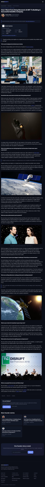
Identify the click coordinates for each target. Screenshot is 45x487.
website (25, 389)
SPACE (4, 1)
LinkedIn (24, 391)
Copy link (3, 395)
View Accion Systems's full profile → (9, 35)
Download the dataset (16, 478)
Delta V (32, 105)
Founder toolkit (25, 476)
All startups (3, 474)
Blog (13, 476)
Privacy (35, 476)
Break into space (26, 478)
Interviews (9, 5)
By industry (3, 478)
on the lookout (11, 385)
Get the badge (7, 406)
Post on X (8, 395)
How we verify (14, 480)
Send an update (14, 406)
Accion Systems (29, 46)
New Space (36, 152)
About (35, 474)
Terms (35, 478)
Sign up (30, 452)
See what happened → (30, 21)
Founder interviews (15, 474)
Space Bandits (3, 5)
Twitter (17, 391)
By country (3, 480)
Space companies (4, 476)
